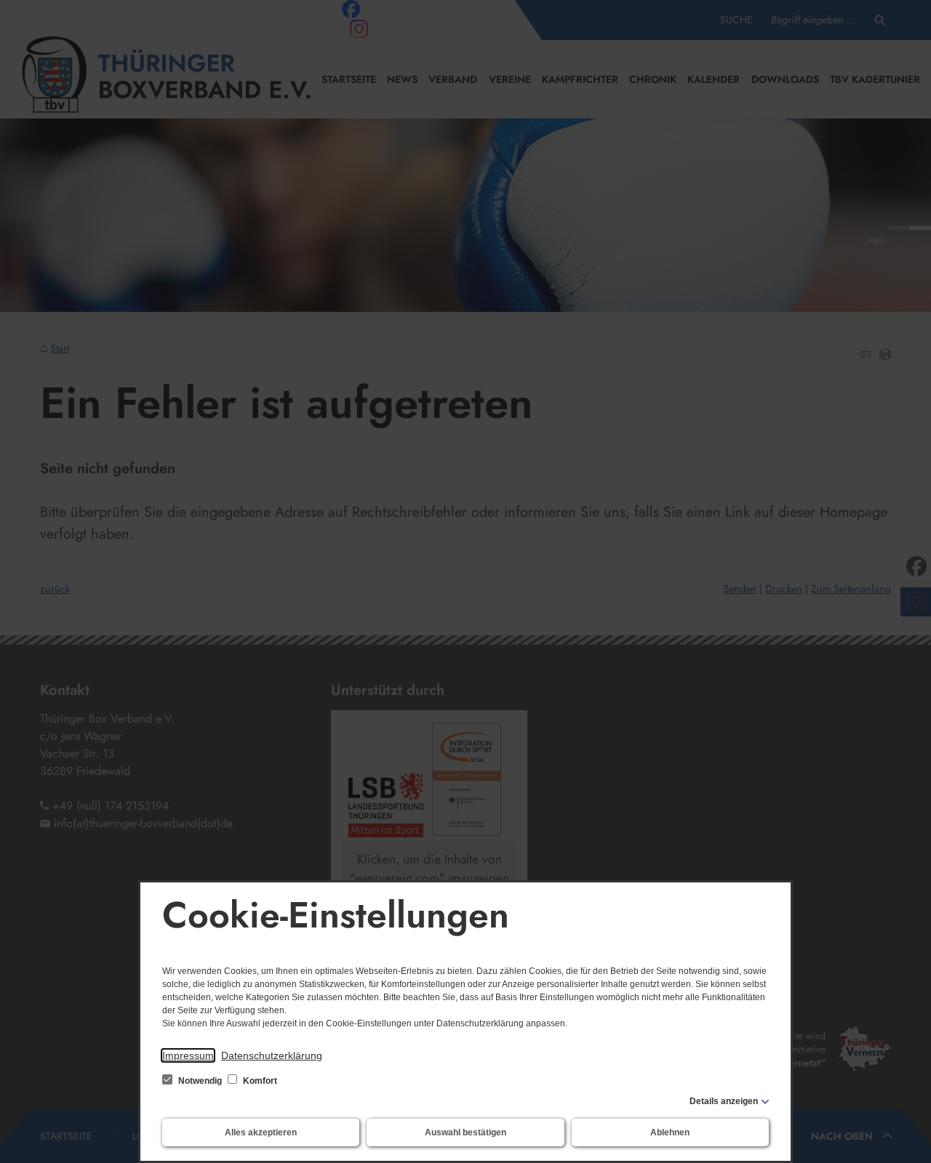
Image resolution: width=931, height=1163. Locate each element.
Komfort (259, 1081)
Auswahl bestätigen (465, 1132)
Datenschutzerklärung (271, 1055)
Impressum (188, 1055)
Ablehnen (670, 1132)
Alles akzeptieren (261, 1132)
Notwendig (200, 1081)
